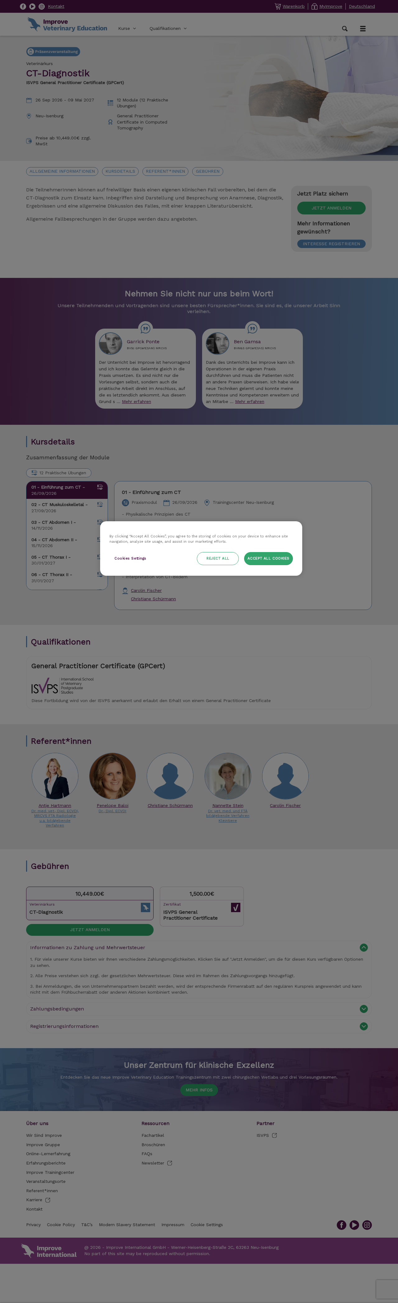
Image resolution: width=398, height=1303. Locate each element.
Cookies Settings (130, 558)
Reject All (217, 558)
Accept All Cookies (268, 558)
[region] (201, 548)
